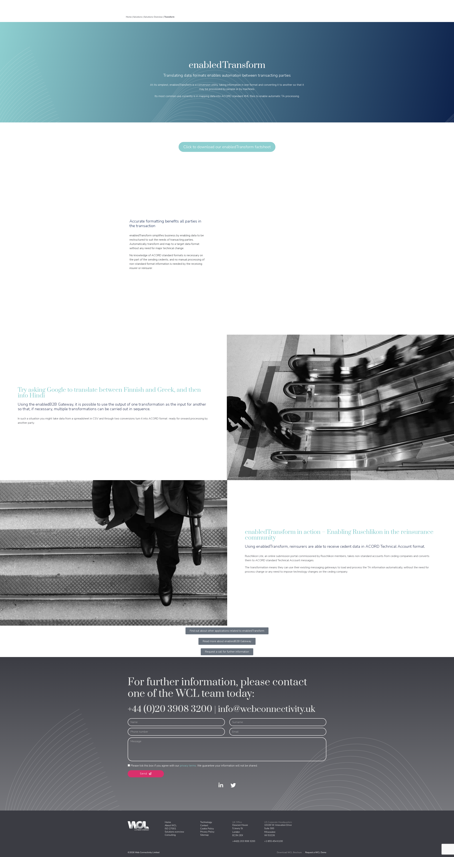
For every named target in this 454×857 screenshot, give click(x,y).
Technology (206, 822)
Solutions (137, 16)
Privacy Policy (207, 831)
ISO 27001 (170, 828)
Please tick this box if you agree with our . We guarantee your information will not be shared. (194, 765)
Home (129, 16)
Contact (204, 825)
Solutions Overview (153, 16)
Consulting (170, 835)
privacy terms (188, 765)
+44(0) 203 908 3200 (243, 841)
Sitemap (204, 835)
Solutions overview (174, 831)
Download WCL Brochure (289, 852)
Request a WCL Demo (315, 852)
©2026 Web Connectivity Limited (143, 852)
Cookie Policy (207, 828)
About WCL (171, 825)
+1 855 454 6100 (273, 841)
